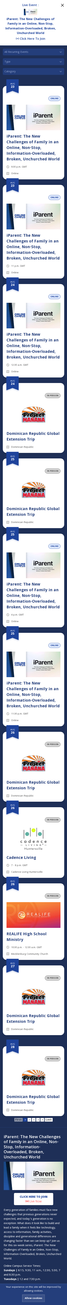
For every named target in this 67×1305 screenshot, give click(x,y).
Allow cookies (33, 1298)
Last (49, 1120)
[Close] (62, 5)
